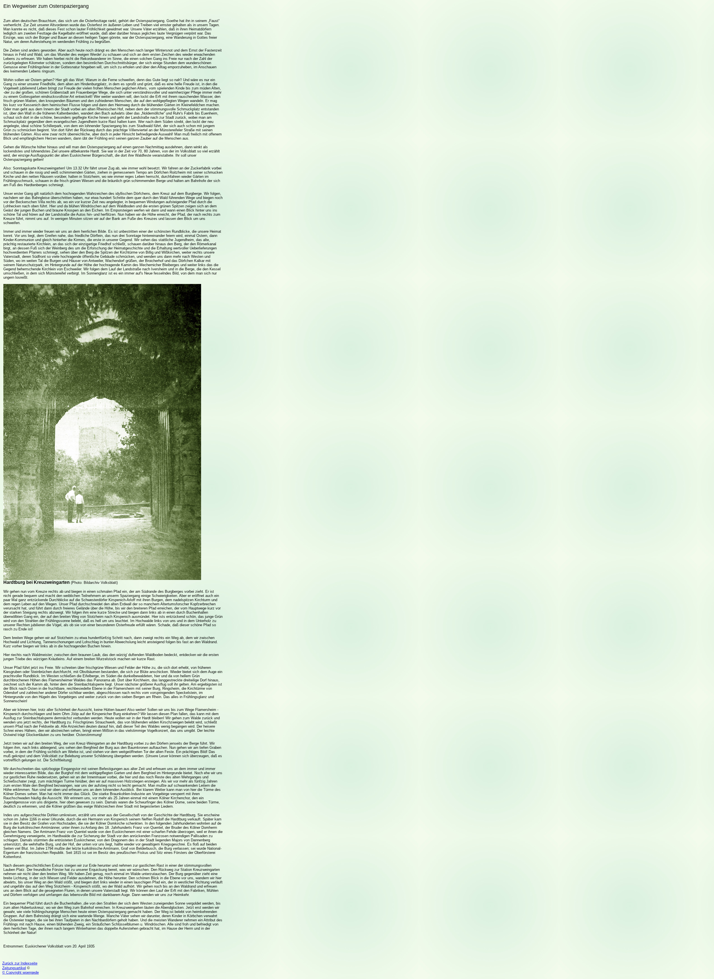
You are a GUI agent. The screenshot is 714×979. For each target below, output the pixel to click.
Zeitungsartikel (14, 968)
